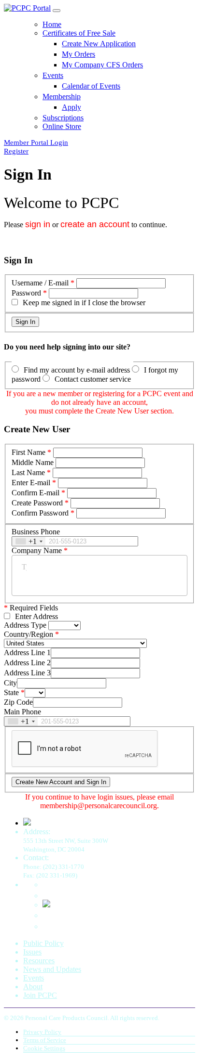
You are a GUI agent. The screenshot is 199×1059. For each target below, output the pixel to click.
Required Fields (31, 608)
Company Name (37, 550)
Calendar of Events (91, 86)
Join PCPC (40, 995)
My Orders (78, 54)
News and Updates (52, 969)
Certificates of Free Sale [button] (79, 33)
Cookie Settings (44, 1048)
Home (52, 24)
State (11, 692)
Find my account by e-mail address (77, 370)
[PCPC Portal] (27, 8)
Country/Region (28, 634)
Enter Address (36, 616)
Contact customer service (93, 379)
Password (26, 293)
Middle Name (33, 462)
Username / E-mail (40, 283)
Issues (32, 952)
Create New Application (99, 43)
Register (16, 151)
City (10, 683)
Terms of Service (44, 1040)
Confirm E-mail (35, 493)
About (33, 986)
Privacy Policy (42, 1031)
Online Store (62, 126)
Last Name (28, 472)
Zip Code (18, 702)
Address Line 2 (27, 663)
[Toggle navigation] (56, 10)
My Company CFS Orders (102, 65)
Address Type (25, 625)
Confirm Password (40, 513)
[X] (46, 905)
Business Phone (36, 532)
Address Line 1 (27, 652)
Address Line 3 (27, 673)
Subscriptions (63, 118)
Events (33, 978)
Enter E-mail (31, 482)
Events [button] (53, 75)
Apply (71, 107)
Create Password (37, 503)
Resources (39, 960)
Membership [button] (62, 96)
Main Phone (22, 712)
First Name (28, 452)
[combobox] (28, 541)
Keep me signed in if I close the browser (84, 302)
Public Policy (43, 943)
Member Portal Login (36, 142)
